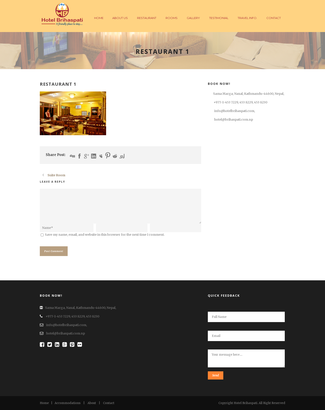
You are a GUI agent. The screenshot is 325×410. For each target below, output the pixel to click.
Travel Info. (247, 18)
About (92, 403)
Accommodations (67, 403)
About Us (120, 18)
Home (98, 18)
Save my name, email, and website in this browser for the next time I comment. (104, 235)
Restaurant (146, 18)
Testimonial (218, 18)
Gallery (193, 18)
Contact (273, 18)
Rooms (172, 18)
